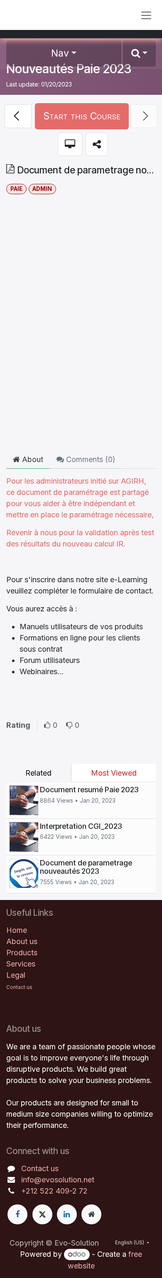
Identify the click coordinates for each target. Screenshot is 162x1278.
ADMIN (42, 188)
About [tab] (31, 459)
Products (21, 952)
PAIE (16, 188)
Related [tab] (38, 773)
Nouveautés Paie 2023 (68, 68)
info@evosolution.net (57, 1179)
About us (21, 941)
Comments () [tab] (89, 459)
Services (20, 963)
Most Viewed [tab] (114, 773)
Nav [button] (60, 53)
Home (16, 930)
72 (83, 1191)
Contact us (40, 1168)
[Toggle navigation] (146, 15)
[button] (139, 53)
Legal (15, 975)
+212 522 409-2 (50, 1191)
